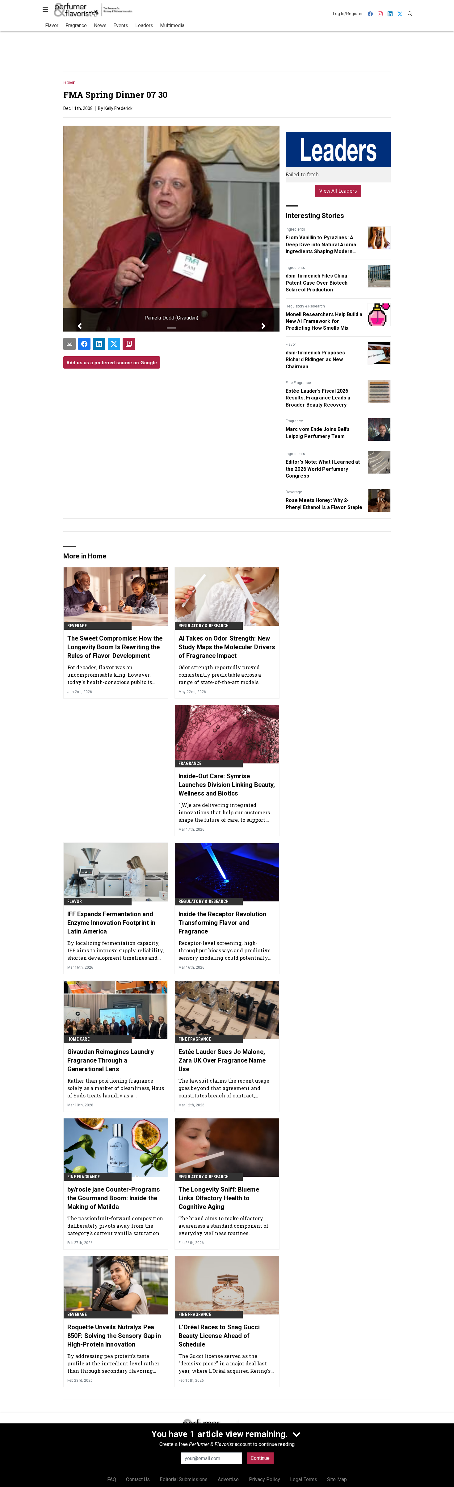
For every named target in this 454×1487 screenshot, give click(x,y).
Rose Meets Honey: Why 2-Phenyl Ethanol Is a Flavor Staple (324, 503)
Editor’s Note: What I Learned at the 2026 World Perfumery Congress (323, 469)
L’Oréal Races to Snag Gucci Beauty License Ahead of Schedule (219, 1335)
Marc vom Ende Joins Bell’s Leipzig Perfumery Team (318, 432)
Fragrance (294, 421)
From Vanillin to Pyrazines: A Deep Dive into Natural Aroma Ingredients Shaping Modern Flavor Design (321, 245)
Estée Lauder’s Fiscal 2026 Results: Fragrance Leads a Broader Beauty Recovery (318, 398)
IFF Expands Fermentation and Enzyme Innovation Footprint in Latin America (111, 922)
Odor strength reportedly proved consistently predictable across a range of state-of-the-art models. (220, 674)
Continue (260, 1458)
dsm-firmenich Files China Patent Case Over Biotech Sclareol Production (316, 283)
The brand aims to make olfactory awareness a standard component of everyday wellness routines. (223, 1225)
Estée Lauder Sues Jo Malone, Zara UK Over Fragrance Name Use (222, 1060)
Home (69, 83)
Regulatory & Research (305, 306)
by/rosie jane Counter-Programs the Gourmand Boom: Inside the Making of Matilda (113, 1198)
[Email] (69, 344)
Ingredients (295, 229)
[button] (79, 326)
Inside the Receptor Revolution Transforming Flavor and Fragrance (222, 922)
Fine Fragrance (298, 383)
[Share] (84, 344)
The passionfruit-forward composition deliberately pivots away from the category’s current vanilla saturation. (115, 1225)
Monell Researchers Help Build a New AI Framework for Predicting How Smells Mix (324, 321)
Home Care (78, 1039)
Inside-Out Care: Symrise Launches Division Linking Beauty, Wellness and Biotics (227, 784)
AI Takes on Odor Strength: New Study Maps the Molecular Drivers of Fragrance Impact (227, 647)
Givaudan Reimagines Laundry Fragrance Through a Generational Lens (110, 1060)
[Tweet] (114, 344)
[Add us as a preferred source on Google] (129, 344)
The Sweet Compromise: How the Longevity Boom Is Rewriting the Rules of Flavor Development (114, 647)
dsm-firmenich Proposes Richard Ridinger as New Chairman (315, 360)
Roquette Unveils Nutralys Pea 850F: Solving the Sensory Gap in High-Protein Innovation (114, 1335)
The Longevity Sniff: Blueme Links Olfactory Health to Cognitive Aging (219, 1198)
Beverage (294, 492)
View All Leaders (338, 190)
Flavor (291, 344)
